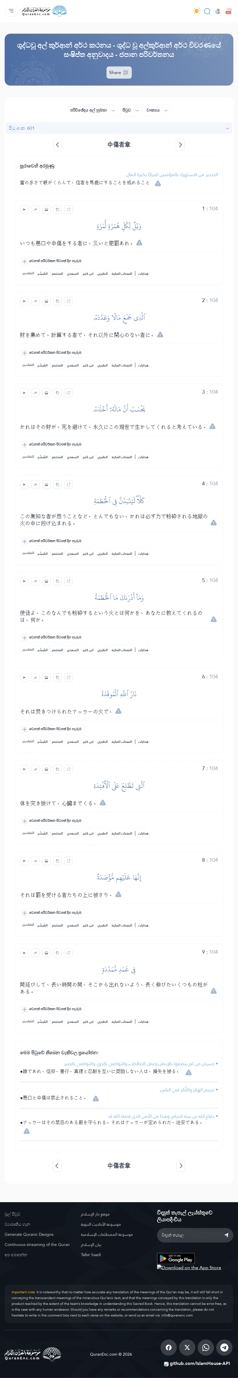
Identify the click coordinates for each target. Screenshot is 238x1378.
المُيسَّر (42, 273)
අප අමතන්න (16, 1254)
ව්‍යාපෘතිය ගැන (17, 1224)
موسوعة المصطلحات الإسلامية (107, 1234)
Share (115, 72)
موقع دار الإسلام (95, 1214)
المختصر (57, 273)
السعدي (73, 273)
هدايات (143, 273)
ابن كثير (88, 273)
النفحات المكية (122, 273)
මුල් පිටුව (12, 1214)
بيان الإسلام (91, 1244)
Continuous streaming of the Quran (37, 1244)
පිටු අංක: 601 (22, 128)
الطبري (103, 273)
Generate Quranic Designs (29, 1234)
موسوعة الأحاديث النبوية (101, 1224)
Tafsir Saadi (91, 1254)
